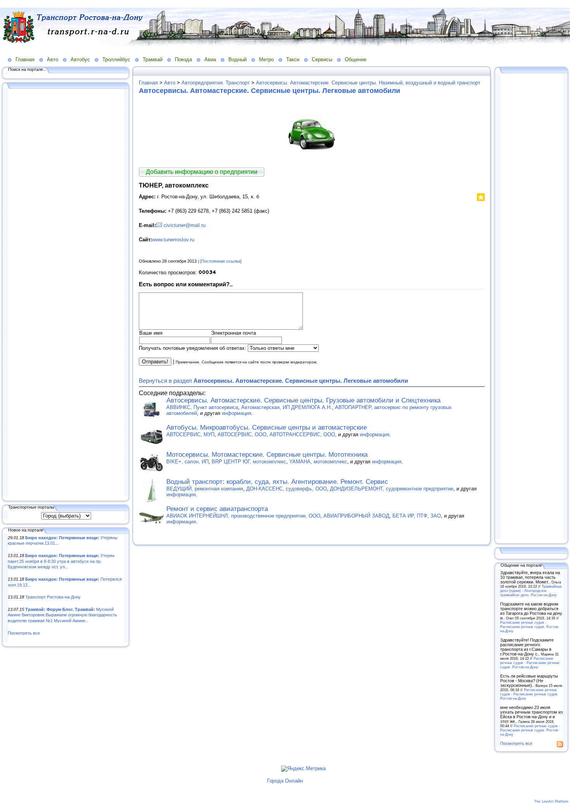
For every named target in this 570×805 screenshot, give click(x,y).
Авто (52, 59)
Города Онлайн (285, 781)
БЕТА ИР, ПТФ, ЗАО (416, 516)
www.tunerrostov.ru (173, 240)
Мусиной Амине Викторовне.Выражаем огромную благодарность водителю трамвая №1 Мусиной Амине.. (62, 615)
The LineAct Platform (551, 801)
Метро (266, 59)
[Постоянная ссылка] (221, 261)
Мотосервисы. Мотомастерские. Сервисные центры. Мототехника (267, 454)
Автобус (80, 59)
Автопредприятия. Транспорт (215, 83)
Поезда (183, 59)
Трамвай (152, 59)
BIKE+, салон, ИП (187, 461)
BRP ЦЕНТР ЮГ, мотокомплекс (249, 461)
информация (236, 413)
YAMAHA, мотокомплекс (318, 461)
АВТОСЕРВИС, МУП (190, 434)
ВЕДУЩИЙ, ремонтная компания (204, 489)
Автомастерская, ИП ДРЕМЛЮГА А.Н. (286, 407)
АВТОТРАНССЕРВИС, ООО (302, 434)
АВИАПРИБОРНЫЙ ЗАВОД (356, 516)
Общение (355, 59)
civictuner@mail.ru (185, 225)
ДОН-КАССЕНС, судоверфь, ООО (286, 489)
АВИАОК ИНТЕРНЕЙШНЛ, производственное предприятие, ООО (243, 516)
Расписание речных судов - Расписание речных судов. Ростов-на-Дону (529, 626)
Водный (237, 59)
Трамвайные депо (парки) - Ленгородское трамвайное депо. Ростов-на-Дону (531, 590)
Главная (25, 59)
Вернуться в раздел (273, 380)
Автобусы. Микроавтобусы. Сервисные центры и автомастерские (266, 427)
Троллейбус (116, 59)
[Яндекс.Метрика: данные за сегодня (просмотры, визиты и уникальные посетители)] (303, 768)
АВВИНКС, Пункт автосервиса (202, 407)
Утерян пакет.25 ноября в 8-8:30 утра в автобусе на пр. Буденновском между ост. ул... (61, 561)
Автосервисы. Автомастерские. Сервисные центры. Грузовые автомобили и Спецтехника (303, 400)
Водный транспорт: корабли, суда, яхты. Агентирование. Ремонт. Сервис (277, 481)
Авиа (210, 59)
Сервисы (322, 59)
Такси (292, 59)
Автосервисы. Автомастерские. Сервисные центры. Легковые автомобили (269, 91)
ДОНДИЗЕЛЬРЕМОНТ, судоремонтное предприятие (391, 489)
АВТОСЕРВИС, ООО (242, 434)
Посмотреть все (24, 633)
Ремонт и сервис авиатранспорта (217, 509)
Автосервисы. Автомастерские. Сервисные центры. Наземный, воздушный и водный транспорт (368, 83)
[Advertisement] (66, 293)
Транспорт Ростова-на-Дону (53, 597)
